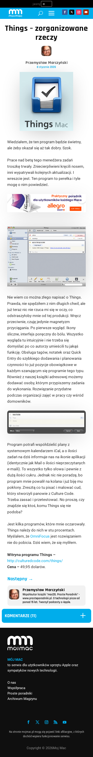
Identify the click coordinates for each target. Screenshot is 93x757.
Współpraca (16, 688)
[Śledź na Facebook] (64, 12)
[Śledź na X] (71, 12)
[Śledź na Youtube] (86, 12)
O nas (11, 683)
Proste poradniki (19, 693)
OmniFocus (40, 536)
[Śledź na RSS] (55, 722)
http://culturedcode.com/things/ (35, 560)
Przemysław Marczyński (47, 62)
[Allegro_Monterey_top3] (46, 211)
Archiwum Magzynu (22, 699)
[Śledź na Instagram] (78, 12)
